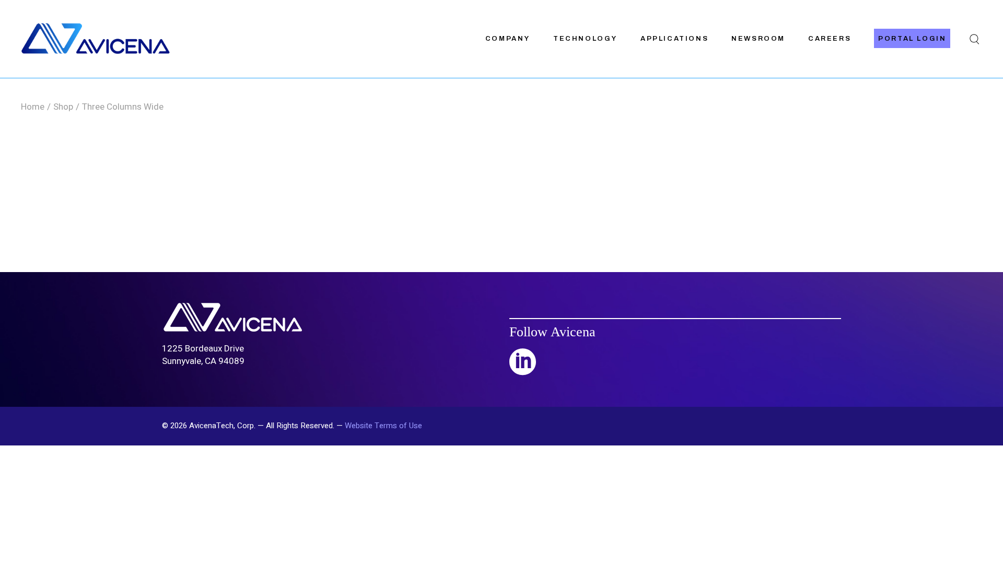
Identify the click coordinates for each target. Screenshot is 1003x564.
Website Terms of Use (383, 425)
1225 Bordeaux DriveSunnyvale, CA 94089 (203, 355)
